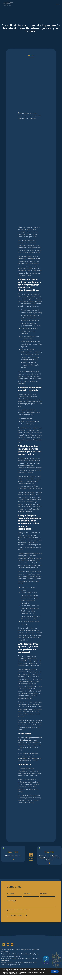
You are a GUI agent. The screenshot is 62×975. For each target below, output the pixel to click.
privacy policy (26, 909)
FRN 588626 (5, 960)
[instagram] (12, 945)
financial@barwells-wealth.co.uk (29, 758)
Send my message (16, 915)
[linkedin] (3, 945)
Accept (54, 971)
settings (19, 973)
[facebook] (8, 945)
